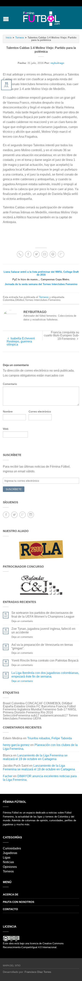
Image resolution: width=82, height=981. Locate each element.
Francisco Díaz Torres (38, 971)
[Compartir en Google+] (61, 254)
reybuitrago (57, 62)
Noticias (8, 862)
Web (5, 428)
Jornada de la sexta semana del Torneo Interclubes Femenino (41, 284)
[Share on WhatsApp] (20, 254)
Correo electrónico (40, 411)
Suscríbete (14, 489)
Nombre (8, 411)
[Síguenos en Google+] (22, 515)
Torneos (19, 37)
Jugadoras (10, 853)
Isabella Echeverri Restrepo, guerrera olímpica (21, 341)
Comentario (10, 383)
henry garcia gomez (16, 745)
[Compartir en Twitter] (36, 254)
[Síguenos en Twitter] (14, 515)
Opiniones (10, 866)
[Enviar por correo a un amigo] (44, 254)
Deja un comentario (22, 681)
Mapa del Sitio (11, 965)
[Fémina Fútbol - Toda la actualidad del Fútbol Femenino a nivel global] (42, 18)
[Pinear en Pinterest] (53, 254)
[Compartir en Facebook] (28, 254)
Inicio (9, 37)
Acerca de (10, 894)
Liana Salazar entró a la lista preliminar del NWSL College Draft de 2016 (41, 273)
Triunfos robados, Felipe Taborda (49, 738)
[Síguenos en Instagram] (30, 515)
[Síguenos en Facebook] (6, 515)
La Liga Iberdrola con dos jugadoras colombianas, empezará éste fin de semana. (45, 674)
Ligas (6, 857)
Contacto (10, 909)
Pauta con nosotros (18, 901)
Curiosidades (12, 848)
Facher (7, 776)
